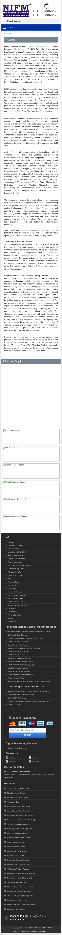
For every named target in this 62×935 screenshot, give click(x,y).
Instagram (12, 761)
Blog (9, 578)
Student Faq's (12, 585)
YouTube (35, 758)
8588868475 (16, 916)
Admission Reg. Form (15, 572)
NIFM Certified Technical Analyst (19, 671)
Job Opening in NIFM (15, 598)
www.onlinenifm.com (40, 931)
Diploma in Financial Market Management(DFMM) (25, 638)
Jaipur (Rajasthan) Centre (16, 842)
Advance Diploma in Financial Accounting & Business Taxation (29, 691)
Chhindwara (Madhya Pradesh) (18, 869)
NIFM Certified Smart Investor (18, 668)
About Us (11, 33)
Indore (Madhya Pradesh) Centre (18, 864)
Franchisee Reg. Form (16, 569)
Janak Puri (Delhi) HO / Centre (18, 788)
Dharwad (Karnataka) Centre (17, 900)
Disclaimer (11, 608)
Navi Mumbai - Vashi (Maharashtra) (19, 891)
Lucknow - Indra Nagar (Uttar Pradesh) (21, 820)
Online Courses (13, 549)
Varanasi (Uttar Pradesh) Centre (18, 824)
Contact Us (12, 622)
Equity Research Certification (18, 645)
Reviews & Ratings (14, 592)
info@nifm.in (38, 916)
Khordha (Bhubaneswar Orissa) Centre (21, 905)
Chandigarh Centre (14, 802)
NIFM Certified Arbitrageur (17, 655)
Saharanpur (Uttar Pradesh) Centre (19, 829)
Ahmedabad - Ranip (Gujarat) (17, 851)
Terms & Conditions (14, 615)
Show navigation (4, 27)
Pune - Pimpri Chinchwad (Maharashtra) (21, 873)
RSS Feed (35, 761)
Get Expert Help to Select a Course (20, 565)
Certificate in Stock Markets (17, 635)
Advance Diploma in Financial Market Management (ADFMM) (29, 632)
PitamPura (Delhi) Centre (16, 793)
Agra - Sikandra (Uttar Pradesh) (18, 811)
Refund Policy (12, 612)
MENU (11, 28)
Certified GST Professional (17, 698)
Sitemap (10, 618)
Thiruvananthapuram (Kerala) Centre (20, 896)
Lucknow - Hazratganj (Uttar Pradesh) (20, 815)
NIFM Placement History (16, 602)
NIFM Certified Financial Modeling (19, 658)
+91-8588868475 (45, 11)
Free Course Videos (15, 562)
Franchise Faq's (13, 582)
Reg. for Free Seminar (15, 555)
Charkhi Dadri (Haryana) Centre (18, 806)
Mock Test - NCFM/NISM (16, 552)
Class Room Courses (15, 545)
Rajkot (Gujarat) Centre (15, 855)
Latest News (12, 588)
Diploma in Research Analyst (18, 641)
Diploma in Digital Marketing (17, 748)
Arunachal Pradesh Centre (16, 909)
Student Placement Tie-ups (17, 605)
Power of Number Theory (16, 678)
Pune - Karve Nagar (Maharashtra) (19, 878)
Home (5, 33)
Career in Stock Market (16, 575)
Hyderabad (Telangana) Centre (18, 860)
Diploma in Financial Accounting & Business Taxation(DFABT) (29, 701)
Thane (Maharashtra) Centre (17, 882)
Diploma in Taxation (14, 704)
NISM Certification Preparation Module (21, 675)
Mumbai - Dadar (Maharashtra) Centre (20, 887)
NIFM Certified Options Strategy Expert (21, 665)
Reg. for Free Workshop (16, 559)
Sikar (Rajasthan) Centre (16, 847)
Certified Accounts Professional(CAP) (21, 694)
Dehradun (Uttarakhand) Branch (18, 838)
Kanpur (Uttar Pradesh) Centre (18, 833)
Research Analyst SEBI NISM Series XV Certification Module (29, 681)
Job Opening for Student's (17, 595)
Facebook (12, 758)
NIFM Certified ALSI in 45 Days (18, 651)
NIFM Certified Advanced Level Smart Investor (24, 648)
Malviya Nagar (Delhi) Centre (17, 797)
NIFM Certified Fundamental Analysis (21, 661)
